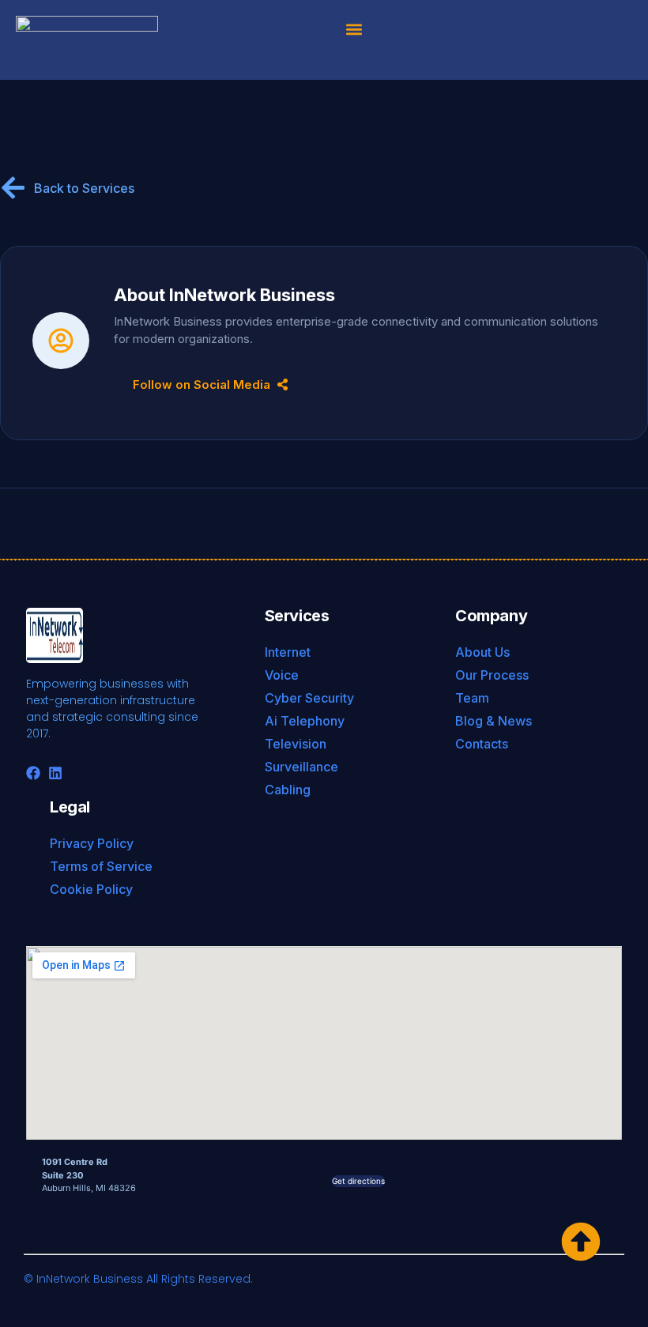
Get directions (358, 1181)
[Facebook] (33, 773)
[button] (354, 29)
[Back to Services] (13, 188)
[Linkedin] (55, 773)
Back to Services (84, 188)
